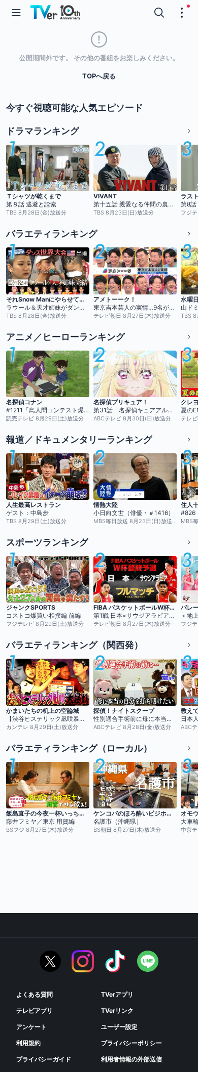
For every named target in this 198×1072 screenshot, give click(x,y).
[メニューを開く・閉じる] (182, 13)
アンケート (31, 1027)
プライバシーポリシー (131, 1043)
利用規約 (28, 1043)
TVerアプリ (117, 994)
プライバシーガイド (43, 1059)
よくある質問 (34, 994)
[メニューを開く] (16, 13)
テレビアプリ (34, 1010)
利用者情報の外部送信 (131, 1059)
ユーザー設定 (119, 1027)
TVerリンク (117, 1010)
